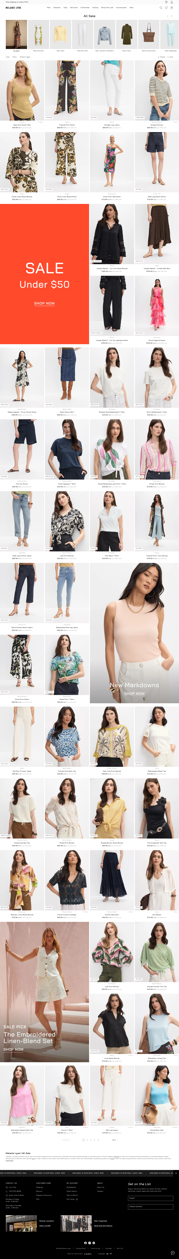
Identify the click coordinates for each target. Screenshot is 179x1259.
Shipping (39, 1187)
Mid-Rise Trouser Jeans (22, 771)
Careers (100, 1191)
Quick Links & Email (16, 1195)
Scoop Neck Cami (157, 1130)
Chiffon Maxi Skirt (112, 915)
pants (112, 1158)
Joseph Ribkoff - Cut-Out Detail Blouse (111, 268)
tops (33, 1158)
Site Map (109, 1248)
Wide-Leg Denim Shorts (157, 197)
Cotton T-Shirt (67, 1130)
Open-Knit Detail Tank (22, 125)
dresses (117, 1156)
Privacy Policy (80, 1248)
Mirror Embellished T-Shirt (157, 412)
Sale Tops (60, 51)
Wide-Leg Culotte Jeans (22, 556)
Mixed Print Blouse (67, 843)
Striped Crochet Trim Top (157, 986)
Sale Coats (126, 51)
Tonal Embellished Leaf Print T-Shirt (112, 484)
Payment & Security (43, 1195)
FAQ (37, 1199)
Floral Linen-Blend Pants (67, 197)
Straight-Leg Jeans (112, 125)
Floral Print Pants (22, 699)
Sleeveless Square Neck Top (22, 1130)
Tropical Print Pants (67, 125)
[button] (167, 16)
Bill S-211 (120, 1248)
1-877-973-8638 (15, 1191)
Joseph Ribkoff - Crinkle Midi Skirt (157, 268)
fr (111, 1253)
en (107, 1253)
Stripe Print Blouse (156, 484)
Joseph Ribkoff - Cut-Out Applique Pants (112, 340)
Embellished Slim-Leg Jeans (67, 627)
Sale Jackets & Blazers (105, 51)
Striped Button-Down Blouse (112, 843)
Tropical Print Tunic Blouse (157, 556)
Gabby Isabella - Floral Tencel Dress (22, 412)
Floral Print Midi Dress (112, 197)
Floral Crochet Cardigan (67, 915)
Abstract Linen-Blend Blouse (22, 915)
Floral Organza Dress (157, 340)
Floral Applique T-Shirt (67, 484)
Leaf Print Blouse (67, 556)
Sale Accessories (148, 51)
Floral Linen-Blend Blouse (22, 197)
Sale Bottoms (82, 51)
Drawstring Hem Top (22, 843)
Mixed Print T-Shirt (67, 699)
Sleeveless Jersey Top (157, 1058)
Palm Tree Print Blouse (112, 771)
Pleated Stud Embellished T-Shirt (112, 412)
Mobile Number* (136, 1206)
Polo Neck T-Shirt (112, 556)
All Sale (16, 51)
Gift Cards (71, 1199)
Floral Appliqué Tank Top (156, 843)
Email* (132, 1198)
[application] (173, 1253)
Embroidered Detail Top (157, 771)
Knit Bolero (157, 915)
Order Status (72, 1191)
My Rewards (71, 1187)
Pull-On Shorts (22, 484)
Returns (39, 1191)
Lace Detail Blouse (112, 1058)
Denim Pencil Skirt (67, 412)
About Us (100, 1187)
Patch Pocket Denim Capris (22, 627)
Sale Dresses (38, 51)
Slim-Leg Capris (112, 1130)
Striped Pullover (157, 125)
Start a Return (72, 1195)
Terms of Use (95, 1248)
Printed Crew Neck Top (67, 771)
